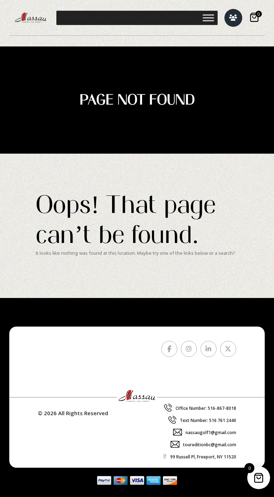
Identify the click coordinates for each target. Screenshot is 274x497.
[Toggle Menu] (208, 17)
